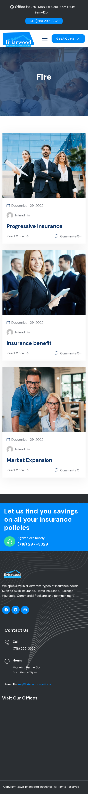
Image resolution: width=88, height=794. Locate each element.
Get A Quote (65, 38)
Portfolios (45, 89)
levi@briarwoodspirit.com (35, 684)
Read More (15, 236)
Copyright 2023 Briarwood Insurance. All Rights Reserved (41, 786)
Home (27, 89)
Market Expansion (29, 460)
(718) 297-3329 (44, 21)
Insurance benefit (29, 343)
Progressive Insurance (34, 226)
